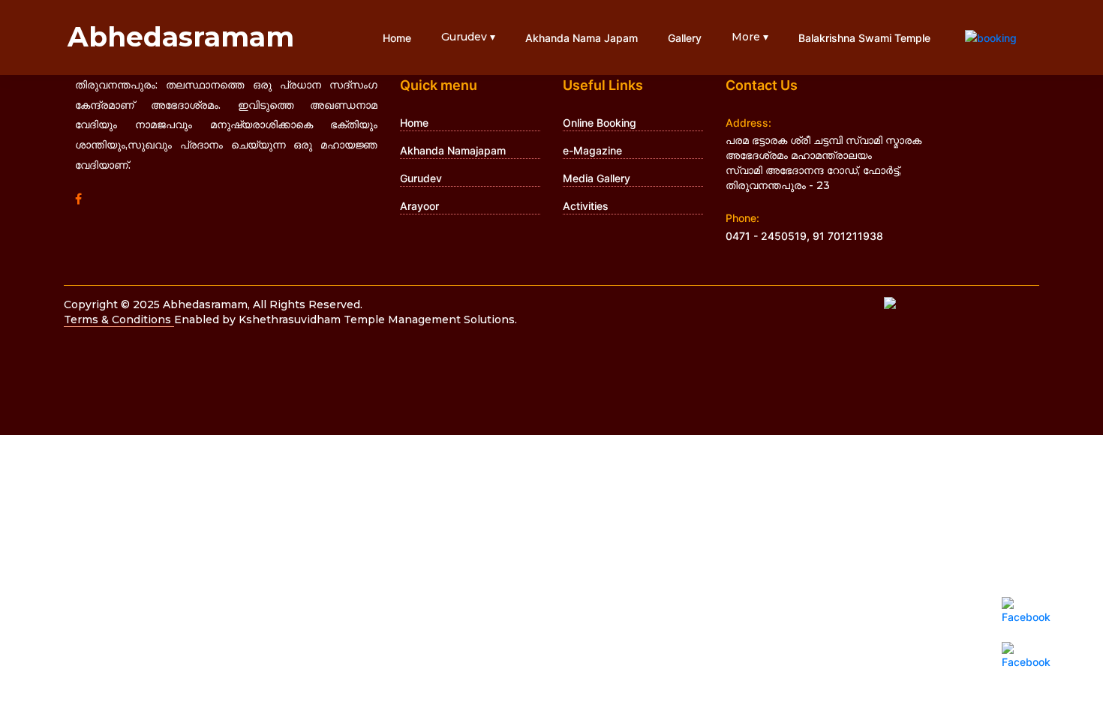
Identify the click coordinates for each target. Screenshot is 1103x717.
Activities (586, 206)
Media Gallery (596, 178)
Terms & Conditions (119, 319)
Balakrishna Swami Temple (864, 38)
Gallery (685, 38)
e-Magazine (592, 150)
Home (397, 38)
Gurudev (421, 178)
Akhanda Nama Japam (581, 38)
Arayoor (419, 206)
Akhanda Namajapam (453, 150)
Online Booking (599, 122)
